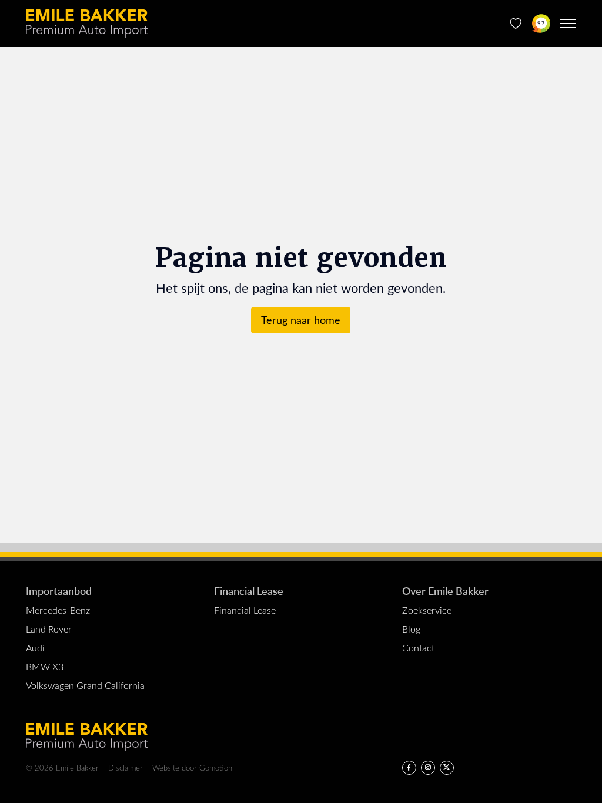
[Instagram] (428, 768)
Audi (35, 647)
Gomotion (215, 767)
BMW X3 (44, 666)
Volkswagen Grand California (85, 685)
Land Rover (49, 629)
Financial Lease (248, 590)
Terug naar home (300, 320)
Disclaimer (125, 767)
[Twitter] (447, 768)
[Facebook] (409, 768)
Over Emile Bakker (445, 590)
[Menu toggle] (568, 23)
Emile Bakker (87, 23)
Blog (411, 629)
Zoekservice (427, 610)
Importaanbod (59, 590)
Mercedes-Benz (58, 610)
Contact (418, 647)
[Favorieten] (516, 23)
